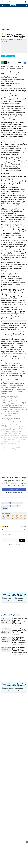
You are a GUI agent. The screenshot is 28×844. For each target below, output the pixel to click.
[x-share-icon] (5, 63)
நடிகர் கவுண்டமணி (6, 503)
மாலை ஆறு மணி (5, 506)
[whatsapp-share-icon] (2, 63)
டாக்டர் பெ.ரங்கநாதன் (8, 56)
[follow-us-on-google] (25, 62)
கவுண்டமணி (20, 503)
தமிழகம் (20, 5)
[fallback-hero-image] (6, 621)
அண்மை (4, 5)
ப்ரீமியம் (13, 5)
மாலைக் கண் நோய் (15, 506)
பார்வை (13, 503)
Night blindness (5, 508)
